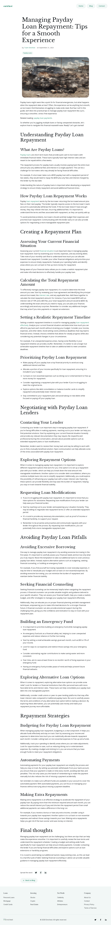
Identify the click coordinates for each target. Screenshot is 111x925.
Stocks (32, 897)
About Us (87, 897)
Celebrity (60, 897)
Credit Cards (7, 904)
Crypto (32, 901)
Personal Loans (8, 897)
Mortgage (7, 901)
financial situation (47, 251)
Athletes (60, 901)
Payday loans (25, 155)
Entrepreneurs (62, 904)
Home (81, 6)
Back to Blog (30, 880)
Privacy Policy (89, 904)
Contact (102, 6)
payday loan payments (43, 118)
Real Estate (34, 904)
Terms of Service (90, 908)
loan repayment (32, 201)
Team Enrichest (29, 48)
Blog (91, 6)
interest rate (44, 295)
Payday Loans (27, 53)
